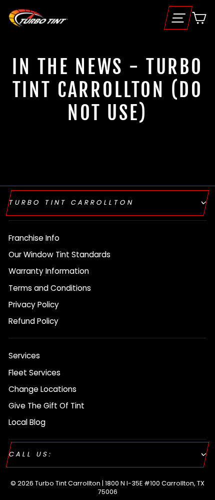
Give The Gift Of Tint (46, 405)
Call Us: (31, 454)
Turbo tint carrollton (71, 202)
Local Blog (27, 422)
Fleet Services (34, 372)
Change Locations (42, 389)
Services (24, 355)
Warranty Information (48, 271)
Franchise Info (34, 238)
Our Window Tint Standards (59, 254)
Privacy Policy (33, 304)
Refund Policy (33, 321)
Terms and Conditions (49, 288)
